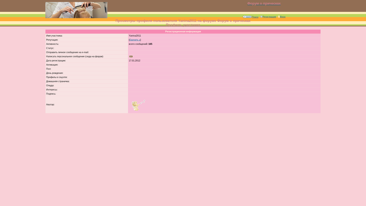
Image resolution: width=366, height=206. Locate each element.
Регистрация (269, 17)
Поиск (255, 17)
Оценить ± (134, 40)
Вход (282, 17)
